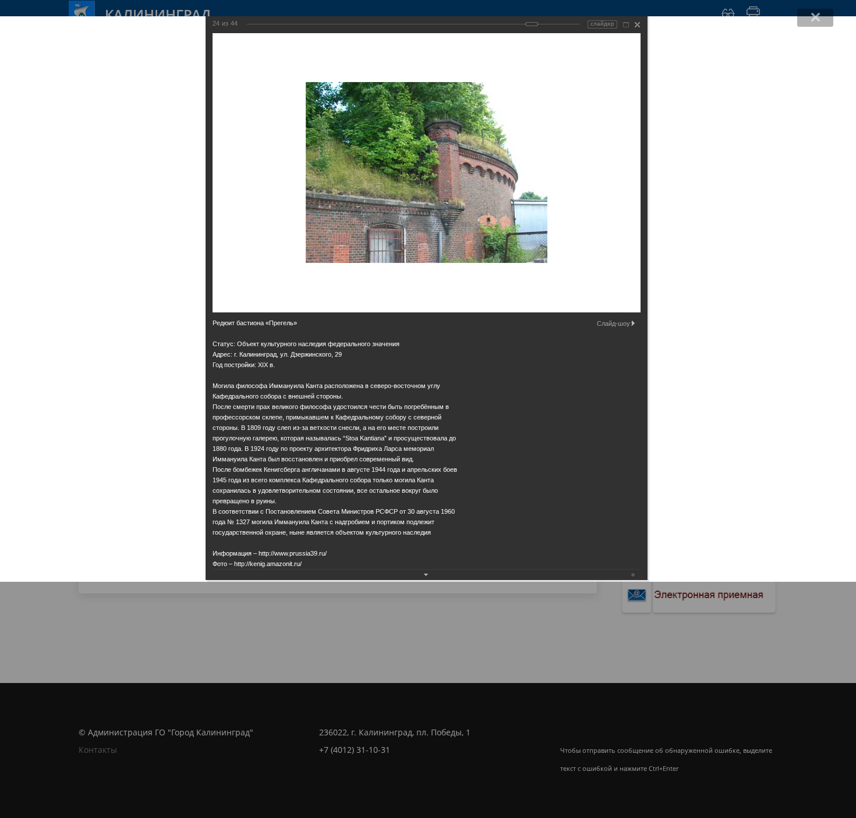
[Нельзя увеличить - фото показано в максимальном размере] (626, 24)
